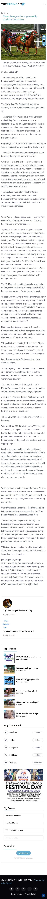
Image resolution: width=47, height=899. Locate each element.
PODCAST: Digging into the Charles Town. (27, 680)
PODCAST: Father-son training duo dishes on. (28, 658)
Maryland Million (12, 823)
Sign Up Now (23, 853)
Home (3, 13)
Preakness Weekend (13, 815)
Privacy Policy (30, 894)
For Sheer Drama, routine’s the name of (18, 631)
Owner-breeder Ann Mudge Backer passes (27, 714)
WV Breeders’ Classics (14, 830)
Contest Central (11, 838)
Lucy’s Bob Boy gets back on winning (17, 610)
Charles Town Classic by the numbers (27, 692)
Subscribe (38, 762)
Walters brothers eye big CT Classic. (27, 703)
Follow (38, 732)
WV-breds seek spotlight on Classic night (27, 669)
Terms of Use (16, 894)
